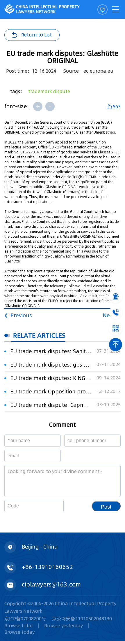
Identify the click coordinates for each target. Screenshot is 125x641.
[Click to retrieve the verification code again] (52, 506)
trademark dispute (49, 91)
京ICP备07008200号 (25, 618)
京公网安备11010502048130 (82, 618)
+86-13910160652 (47, 567)
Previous (21, 315)
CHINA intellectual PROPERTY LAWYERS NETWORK (48, 9)
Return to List (36, 34)
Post (106, 507)
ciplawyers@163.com (51, 584)
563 (117, 106)
